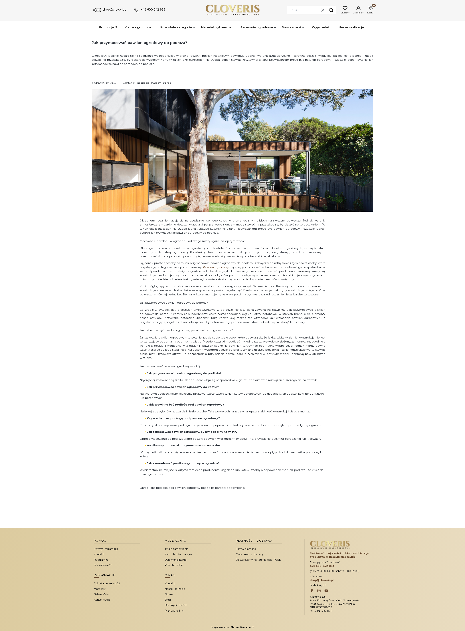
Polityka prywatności (107, 583)
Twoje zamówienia (176, 549)
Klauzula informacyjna (178, 554)
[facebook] (312, 591)
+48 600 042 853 (153, 9)
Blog (168, 599)
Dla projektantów (176, 605)
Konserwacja (102, 599)
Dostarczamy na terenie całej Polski (258, 559)
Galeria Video (102, 594)
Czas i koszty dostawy (250, 554)
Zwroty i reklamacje (106, 549)
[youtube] (326, 591)
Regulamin (101, 559)
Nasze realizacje (175, 588)
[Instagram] (319, 591)
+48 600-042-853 (322, 566)
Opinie (169, 594)
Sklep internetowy (231, 627)
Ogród (167, 82)
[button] (331, 10)
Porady (156, 82)
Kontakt (99, 554)
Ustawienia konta (176, 559)
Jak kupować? (103, 565)
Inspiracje (143, 82)
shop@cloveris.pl (115, 9)
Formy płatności (246, 549)
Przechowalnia (174, 565)
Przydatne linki (174, 610)
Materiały (100, 588)
